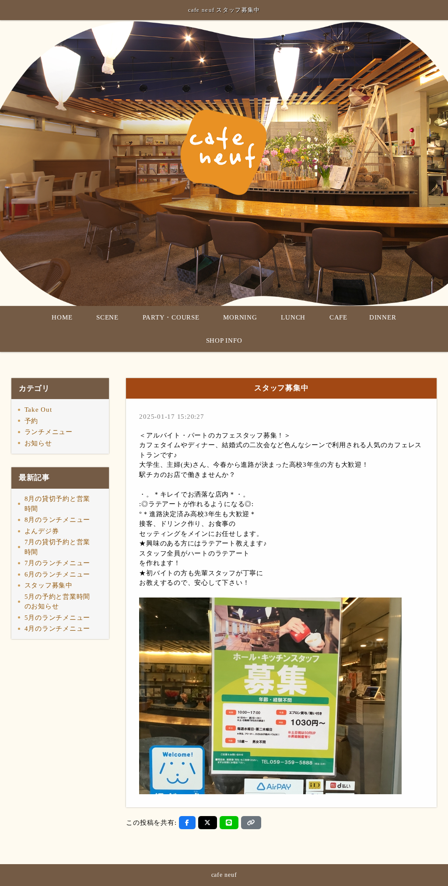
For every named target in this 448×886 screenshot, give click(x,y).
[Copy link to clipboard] (251, 822)
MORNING (240, 317)
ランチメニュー (48, 431)
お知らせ (38, 443)
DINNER (382, 317)
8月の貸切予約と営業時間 (57, 503)
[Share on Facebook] (187, 822)
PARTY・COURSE (171, 317)
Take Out (38, 409)
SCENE (107, 317)
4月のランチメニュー (57, 628)
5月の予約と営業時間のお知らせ (57, 601)
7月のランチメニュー (57, 562)
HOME (62, 317)
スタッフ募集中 (48, 585)
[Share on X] (207, 822)
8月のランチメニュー (57, 519)
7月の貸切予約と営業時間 (57, 547)
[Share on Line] (229, 822)
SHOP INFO (224, 340)
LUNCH (293, 317)
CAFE (338, 317)
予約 (31, 420)
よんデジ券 (41, 531)
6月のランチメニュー (57, 574)
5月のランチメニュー (57, 617)
